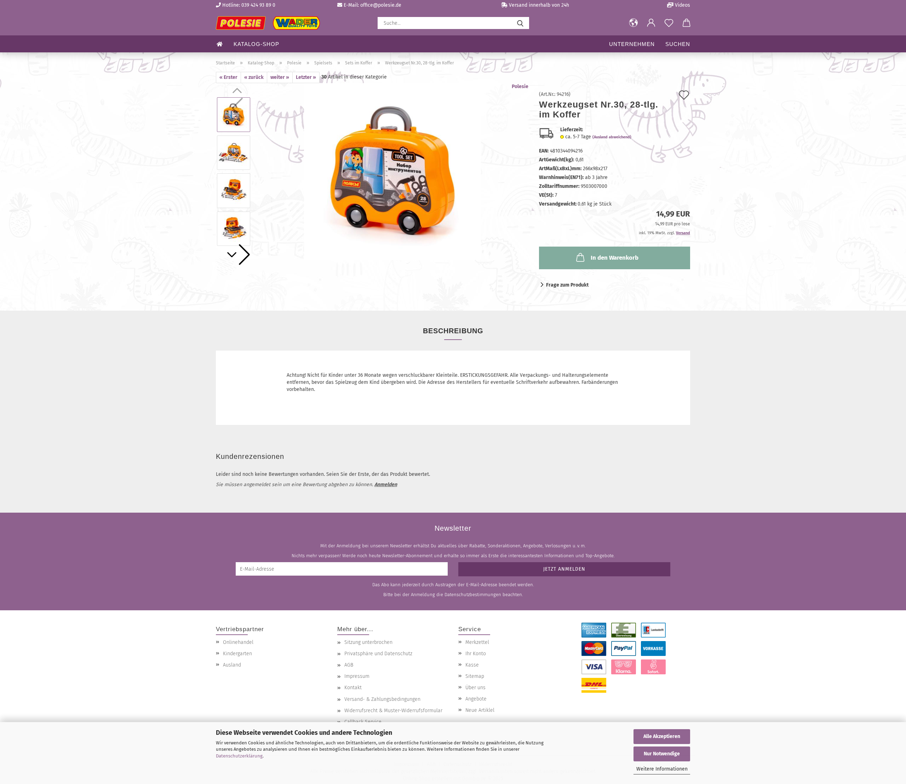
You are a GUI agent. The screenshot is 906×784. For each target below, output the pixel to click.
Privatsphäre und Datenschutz (378, 654)
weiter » (279, 77)
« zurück (254, 77)
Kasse (472, 665)
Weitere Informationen (662, 769)
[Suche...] (520, 23)
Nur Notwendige (662, 754)
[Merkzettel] (669, 23)
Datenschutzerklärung (239, 756)
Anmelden (385, 485)
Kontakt (353, 688)
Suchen (677, 44)
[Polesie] (270, 23)
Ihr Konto (475, 654)
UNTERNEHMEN (632, 44)
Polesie (520, 86)
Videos (681, 5)
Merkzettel (477, 642)
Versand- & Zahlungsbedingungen (382, 699)
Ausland (232, 665)
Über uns (475, 688)
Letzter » (306, 77)
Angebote (476, 699)
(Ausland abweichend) (611, 137)
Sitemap (474, 676)
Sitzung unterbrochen (368, 642)
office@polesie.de (380, 5)
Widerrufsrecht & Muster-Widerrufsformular (393, 711)
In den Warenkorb (614, 257)
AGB (348, 665)
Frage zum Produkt (567, 285)
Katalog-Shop (256, 44)
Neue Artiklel (479, 710)
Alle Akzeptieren (661, 736)
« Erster (228, 77)
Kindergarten (237, 654)
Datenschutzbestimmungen (473, 594)
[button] (633, 23)
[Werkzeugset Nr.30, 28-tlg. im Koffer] (392, 171)
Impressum (356, 676)
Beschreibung (453, 331)
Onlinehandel (238, 642)
